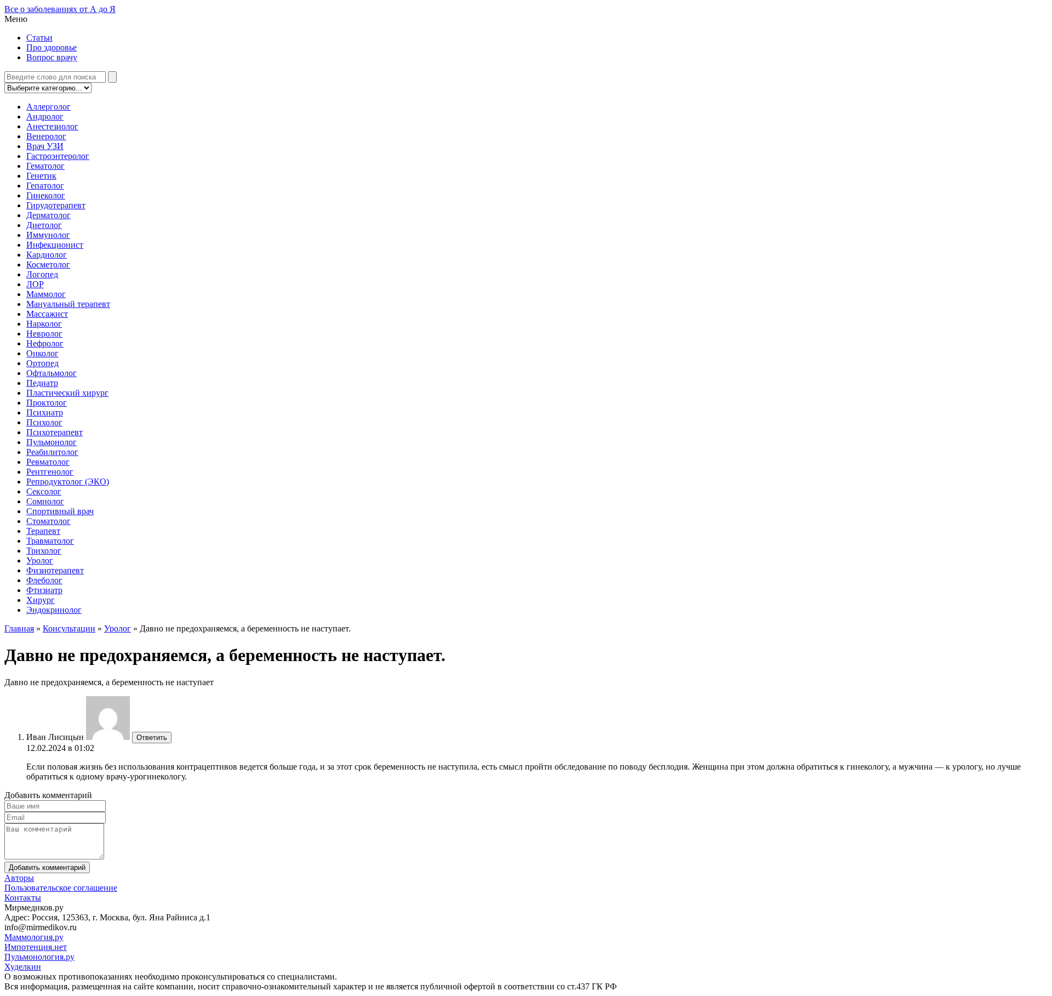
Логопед (42, 274)
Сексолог (43, 491)
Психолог (44, 422)
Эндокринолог (54, 609)
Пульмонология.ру (39, 956)
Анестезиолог (52, 126)
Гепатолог (45, 185)
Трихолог (43, 550)
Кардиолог (46, 254)
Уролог (39, 560)
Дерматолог (48, 215)
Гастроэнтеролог (57, 156)
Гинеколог (45, 195)
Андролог (45, 116)
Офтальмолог (51, 373)
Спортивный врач (60, 511)
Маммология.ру (34, 937)
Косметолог (48, 264)
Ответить (151, 737)
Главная (19, 628)
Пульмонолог (51, 442)
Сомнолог (45, 501)
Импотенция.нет (35, 947)
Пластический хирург (67, 392)
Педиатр (42, 383)
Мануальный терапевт (68, 304)
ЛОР (35, 284)
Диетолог (44, 225)
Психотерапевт (54, 432)
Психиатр (44, 412)
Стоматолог (48, 521)
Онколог (42, 353)
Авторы (19, 878)
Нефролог (45, 343)
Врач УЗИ (45, 146)
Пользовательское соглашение (60, 887)
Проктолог (46, 402)
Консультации (69, 628)
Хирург (40, 600)
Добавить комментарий (47, 867)
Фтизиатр (44, 590)
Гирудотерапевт (55, 205)
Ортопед (42, 363)
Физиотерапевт (55, 570)
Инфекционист (54, 244)
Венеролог (46, 136)
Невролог (44, 333)
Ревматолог (48, 461)
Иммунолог (48, 235)
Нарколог (44, 323)
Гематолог (45, 165)
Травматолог (50, 540)
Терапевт (43, 531)
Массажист (47, 313)
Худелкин (22, 966)
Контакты (22, 897)
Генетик (41, 175)
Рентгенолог (49, 471)
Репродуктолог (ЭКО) (67, 481)
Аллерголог (48, 106)
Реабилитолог (52, 452)
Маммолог (46, 294)
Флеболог (44, 580)
